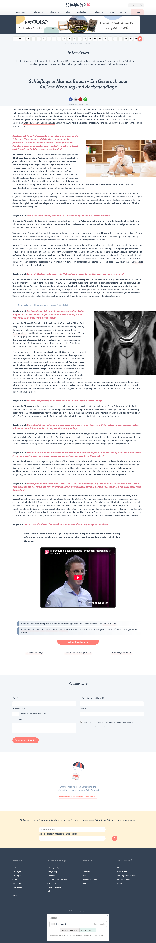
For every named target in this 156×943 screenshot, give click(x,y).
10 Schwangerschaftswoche (74, 39)
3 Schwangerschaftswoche (39, 39)
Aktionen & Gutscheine (90, 879)
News (112, 12)
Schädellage (137, 261)
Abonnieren (114, 838)
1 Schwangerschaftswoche (28, 39)
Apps (84, 883)
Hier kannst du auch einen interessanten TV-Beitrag (44, 629)
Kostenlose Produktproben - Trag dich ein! (78, 796)
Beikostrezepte (122, 872)
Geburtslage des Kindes (121, 652)
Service (137, 12)
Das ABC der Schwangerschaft (78, 652)
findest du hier (109, 623)
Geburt (67, 12)
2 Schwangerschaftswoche (33, 39)
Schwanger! (54, 12)
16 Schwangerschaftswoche (105, 39)
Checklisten (121, 868)
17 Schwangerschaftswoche (110, 39)
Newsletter (86, 872)
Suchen (141, 5)
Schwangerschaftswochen (57, 868)
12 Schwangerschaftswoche (85, 39)
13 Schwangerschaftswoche (90, 39)
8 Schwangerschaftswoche (64, 39)
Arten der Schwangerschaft (57, 879)
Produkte (123, 12)
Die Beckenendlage (34, 652)
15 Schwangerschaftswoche (100, 39)
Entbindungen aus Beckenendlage (39, 122)
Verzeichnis (121, 883)
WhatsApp (85, 99)
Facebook (71, 99)
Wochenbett (81, 12)
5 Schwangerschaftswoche (49, 39)
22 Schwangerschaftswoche (136, 39)
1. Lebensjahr (98, 12)
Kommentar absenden (25, 740)
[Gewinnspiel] (78, 32)
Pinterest (80, 99)
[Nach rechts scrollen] (139, 38)
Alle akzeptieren (87, 930)
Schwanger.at (69, 43)
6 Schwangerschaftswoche (54, 39)
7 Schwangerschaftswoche (59, 39)
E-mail (76, 99)
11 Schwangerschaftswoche (80, 39)
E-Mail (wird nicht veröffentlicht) (93, 698)
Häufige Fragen (52, 872)
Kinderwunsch (21, 12)
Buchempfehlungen (54, 887)
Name (17, 698)
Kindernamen (52, 876)
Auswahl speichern (69, 930)
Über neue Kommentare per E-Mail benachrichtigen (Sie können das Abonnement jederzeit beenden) (109, 724)
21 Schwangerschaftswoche (131, 39)
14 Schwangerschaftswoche (95, 39)
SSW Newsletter (19, 39)
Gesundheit (51, 883)
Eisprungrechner (123, 879)
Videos (49, 891)
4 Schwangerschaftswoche (44, 39)
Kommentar (18, 719)
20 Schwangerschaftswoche (126, 39)
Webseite (84, 708)
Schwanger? (38, 12)
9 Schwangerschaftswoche (69, 39)
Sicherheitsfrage (19, 708)
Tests (84, 876)
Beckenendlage (20, 333)
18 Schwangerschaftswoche (115, 39)
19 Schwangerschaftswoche (120, 39)
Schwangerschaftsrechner (126, 876)
